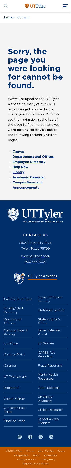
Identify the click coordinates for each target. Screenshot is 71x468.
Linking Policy (48, 460)
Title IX (36, 455)
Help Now (20, 167)
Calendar (10, 365)
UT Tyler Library (15, 376)
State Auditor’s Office (49, 321)
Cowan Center (14, 398)
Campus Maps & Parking (16, 332)
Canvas (18, 151)
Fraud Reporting (50, 365)
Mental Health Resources (48, 376)
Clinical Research (50, 409)
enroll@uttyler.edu (35, 256)
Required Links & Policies (36, 464)
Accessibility (50, 455)
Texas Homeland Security (50, 299)
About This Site (46, 451)
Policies (30, 451)
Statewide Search (51, 310)
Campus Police (14, 354)
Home (8, 17)
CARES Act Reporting (46, 354)
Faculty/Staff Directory (13, 310)
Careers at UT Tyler (18, 299)
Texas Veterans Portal (49, 332)
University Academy (45, 398)
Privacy (61, 451)
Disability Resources (26, 460)
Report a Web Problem (48, 420)
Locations (11, 343)
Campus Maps (21, 455)
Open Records (48, 387)
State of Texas (14, 420)
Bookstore (11, 387)
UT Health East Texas (15, 409)
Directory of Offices (13, 321)
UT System (46, 343)
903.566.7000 (35, 261)
